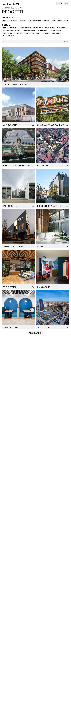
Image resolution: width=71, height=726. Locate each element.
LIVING (54, 21)
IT (57, 3)
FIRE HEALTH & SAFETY (29, 30)
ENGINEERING (61, 28)
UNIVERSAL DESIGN (8, 35)
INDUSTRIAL (46, 21)
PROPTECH (46, 33)
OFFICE (60, 21)
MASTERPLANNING (55, 30)
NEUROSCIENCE (7, 33)
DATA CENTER (13, 21)
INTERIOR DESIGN (43, 30)
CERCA (66, 42)
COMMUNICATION (50, 28)
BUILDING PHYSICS (26, 28)
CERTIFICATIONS (38, 28)
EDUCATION (23, 21)
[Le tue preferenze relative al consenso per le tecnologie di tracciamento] (68, 724)
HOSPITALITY (37, 21)
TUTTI (5, 21)
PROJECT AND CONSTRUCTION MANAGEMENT (27, 33)
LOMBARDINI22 (7, 8)
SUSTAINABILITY (56, 33)
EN (61, 3)
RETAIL (66, 21)
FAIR (30, 21)
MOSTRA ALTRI (35, 333)
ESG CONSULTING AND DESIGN (11, 30)
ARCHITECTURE (14, 28)
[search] (32, 41)
